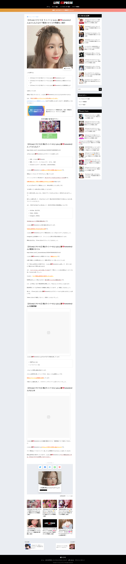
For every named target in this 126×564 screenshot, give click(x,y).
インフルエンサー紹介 (65, 6)
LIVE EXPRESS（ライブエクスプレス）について (56, 560)
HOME (64, 557)
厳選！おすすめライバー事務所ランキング (63, 10)
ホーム (48, 6)
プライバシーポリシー (80, 560)
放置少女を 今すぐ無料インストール (49, 136)
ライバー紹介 (55, 6)
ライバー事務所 (75, 6)
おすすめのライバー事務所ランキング (36, 101)
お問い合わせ (71, 560)
